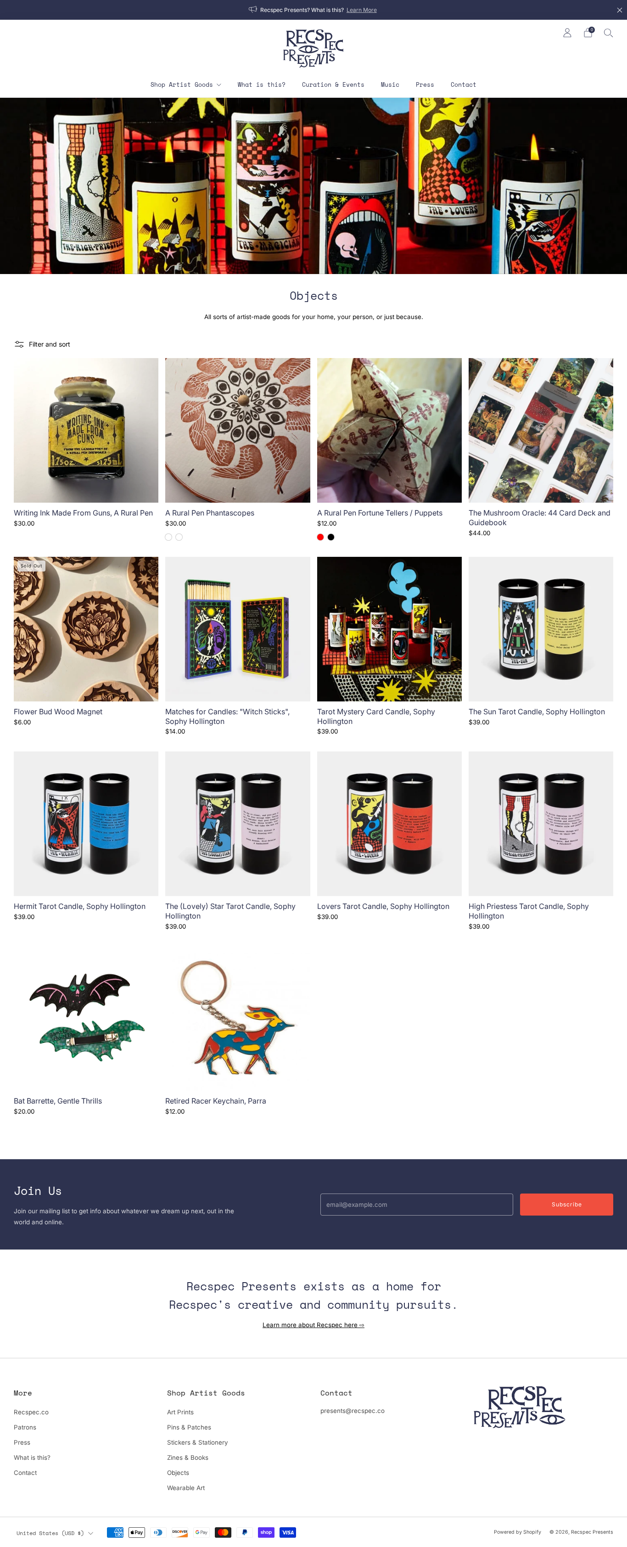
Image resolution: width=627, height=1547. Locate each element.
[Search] (608, 32)
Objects (178, 1472)
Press (425, 84)
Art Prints (180, 1412)
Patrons (25, 1427)
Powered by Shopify (517, 1532)
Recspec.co (31, 1412)
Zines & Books (187, 1457)
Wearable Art (186, 1487)
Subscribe (567, 1204)
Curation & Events (333, 84)
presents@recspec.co (352, 1410)
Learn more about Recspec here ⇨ (313, 1324)
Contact (463, 84)
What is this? (262, 84)
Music (390, 84)
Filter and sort (49, 344)
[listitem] (313, 10)
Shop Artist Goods (182, 84)
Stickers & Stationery (197, 1442)
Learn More (362, 9)
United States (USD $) (50, 1533)
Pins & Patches (189, 1427)
